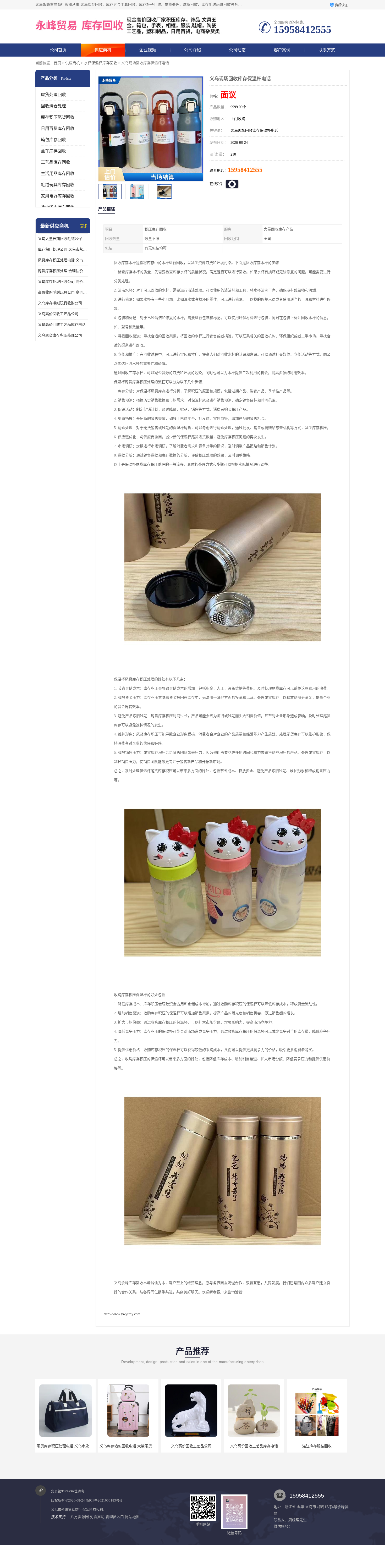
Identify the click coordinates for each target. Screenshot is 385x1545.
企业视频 (147, 50)
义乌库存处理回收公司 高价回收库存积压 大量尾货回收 (63, 282)
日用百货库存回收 (57, 128)
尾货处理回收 (53, 94)
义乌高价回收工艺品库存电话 (62, 325)
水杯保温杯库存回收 (100, 63)
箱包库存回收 (53, 140)
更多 (83, 226)
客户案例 (282, 50)
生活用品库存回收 (57, 173)
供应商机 (103, 50)
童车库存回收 (53, 151)
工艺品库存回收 (55, 162)
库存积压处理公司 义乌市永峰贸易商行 (63, 249)
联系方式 (326, 50)
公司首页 (58, 50)
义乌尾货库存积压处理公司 (60, 335)
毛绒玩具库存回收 (57, 185)
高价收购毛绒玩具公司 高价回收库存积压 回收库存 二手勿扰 (63, 292)
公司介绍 (192, 50)
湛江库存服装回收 (254, 1446)
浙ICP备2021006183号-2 (104, 1500)
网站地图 (132, 1517)
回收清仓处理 (53, 106)
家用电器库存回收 (57, 196)
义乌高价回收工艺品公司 (58, 314)
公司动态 (237, 50)
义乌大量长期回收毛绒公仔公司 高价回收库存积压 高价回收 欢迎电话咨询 (63, 239)
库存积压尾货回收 (57, 117)
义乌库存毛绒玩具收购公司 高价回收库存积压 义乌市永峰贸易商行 (63, 303)
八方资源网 (79, 1517)
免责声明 (97, 1517)
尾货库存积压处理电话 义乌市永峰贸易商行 (63, 260)
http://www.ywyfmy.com (121, 1314)
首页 (57, 63)
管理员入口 (115, 1517)
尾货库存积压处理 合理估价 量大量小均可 (63, 271)
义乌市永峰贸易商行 (66, 1509)
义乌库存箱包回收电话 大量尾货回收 (66, 1446)
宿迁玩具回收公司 (317, 1446)
